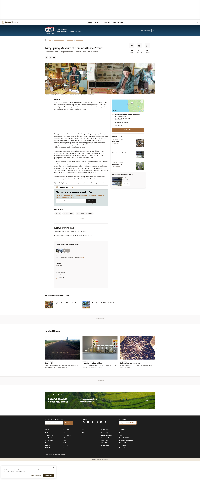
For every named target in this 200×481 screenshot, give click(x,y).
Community (105, 429)
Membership (104, 433)
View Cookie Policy (20, 471)
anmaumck (75, 257)
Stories (66, 433)
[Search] (197, 22)
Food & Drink (67, 435)
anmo (70, 257)
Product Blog (104, 440)
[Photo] (140, 143)
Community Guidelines (107, 438)
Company (122, 429)
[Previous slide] (45, 78)
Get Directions (128, 129)
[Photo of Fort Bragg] (117, 181)
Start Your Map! (145, 30)
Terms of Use (91, 203)
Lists (65, 440)
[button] (131, 45)
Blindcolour (64, 257)
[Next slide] (154, 78)
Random (47, 443)
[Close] (53, 467)
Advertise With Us (124, 438)
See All (82, 257)
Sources (58, 284)
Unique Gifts (104, 443)
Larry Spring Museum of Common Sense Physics (82, 94)
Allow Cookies (48, 475)
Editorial (67, 429)
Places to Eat (49, 440)
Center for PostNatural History (92, 363)
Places (47, 429)
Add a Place (48, 448)
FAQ (120, 435)
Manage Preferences (36, 475)
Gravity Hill (49, 363)
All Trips (84, 433)
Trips (83, 429)
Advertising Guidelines (126, 440)
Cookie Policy (123, 445)
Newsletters (67, 448)
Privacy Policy (85, 203)
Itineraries (66, 438)
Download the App (129, 422)
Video (65, 443)
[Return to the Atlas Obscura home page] (11, 22)
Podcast (66, 445)
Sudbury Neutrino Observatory (131, 363)
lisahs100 (58, 257)
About (121, 433)
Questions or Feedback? (100, 459)
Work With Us (105, 445)
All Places (48, 433)
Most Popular (49, 438)
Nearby (47, 445)
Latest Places (49, 435)
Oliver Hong (96, 305)
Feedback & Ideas (106, 435)
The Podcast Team (59, 305)
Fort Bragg (125, 179)
